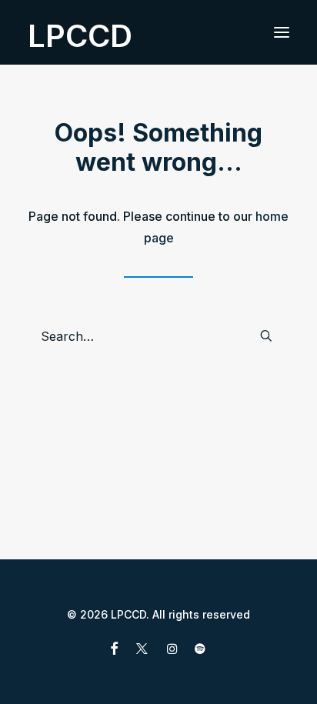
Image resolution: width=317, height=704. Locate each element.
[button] (281, 32)
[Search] (158, 336)
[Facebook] (114, 650)
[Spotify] (200, 650)
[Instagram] (172, 650)
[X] (142, 650)
